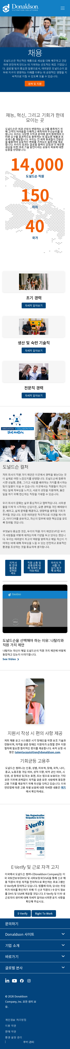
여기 (63, 787)
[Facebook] (23, 981)
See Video (9, 658)
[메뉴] (62, 8)
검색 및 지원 (35, 84)
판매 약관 (10, 1031)
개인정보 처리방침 (16, 1020)
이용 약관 (10, 1026)
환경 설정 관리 (13, 1037)
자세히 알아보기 (34, 305)
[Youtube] (16, 981)
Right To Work (44, 913)
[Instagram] (30, 981)
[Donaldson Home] (30, 8)
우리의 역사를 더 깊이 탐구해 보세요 (56, 566)
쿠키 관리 (28, 1042)
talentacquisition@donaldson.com (37, 752)
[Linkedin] (8, 981)
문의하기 (11, 923)
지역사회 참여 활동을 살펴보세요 (13, 568)
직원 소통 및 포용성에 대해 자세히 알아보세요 (34, 566)
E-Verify (23, 913)
